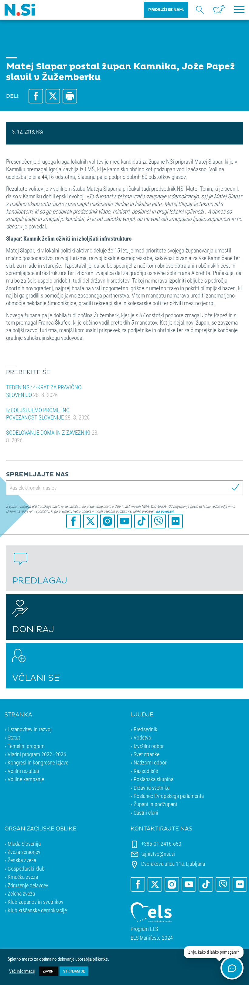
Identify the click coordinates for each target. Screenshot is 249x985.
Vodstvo (142, 737)
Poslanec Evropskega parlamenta (169, 795)
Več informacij (22, 971)
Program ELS (144, 928)
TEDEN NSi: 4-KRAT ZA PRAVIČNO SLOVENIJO (43, 391)
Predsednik (145, 729)
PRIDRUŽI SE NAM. (166, 9)
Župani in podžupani (155, 804)
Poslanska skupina (153, 779)
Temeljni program (26, 746)
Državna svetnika (151, 787)
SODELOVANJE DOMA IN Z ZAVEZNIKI (52, 436)
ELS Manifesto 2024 (152, 937)
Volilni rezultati (23, 770)
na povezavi (164, 511)
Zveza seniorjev (24, 851)
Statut (14, 737)
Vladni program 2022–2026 (37, 754)
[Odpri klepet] (232, 968)
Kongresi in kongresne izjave (38, 762)
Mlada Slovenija (24, 843)
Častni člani (146, 812)
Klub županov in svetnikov (35, 901)
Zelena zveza (21, 893)
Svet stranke (146, 754)
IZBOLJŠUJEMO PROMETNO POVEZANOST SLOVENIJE (48, 413)
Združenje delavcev (28, 885)
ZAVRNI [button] (48, 971)
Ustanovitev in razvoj (30, 729)
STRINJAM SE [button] (74, 971)
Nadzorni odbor (150, 762)
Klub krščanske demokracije (37, 910)
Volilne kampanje (26, 779)
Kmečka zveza (23, 876)
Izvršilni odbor (149, 746)
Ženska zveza (22, 860)
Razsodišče (146, 770)
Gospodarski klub (26, 868)
